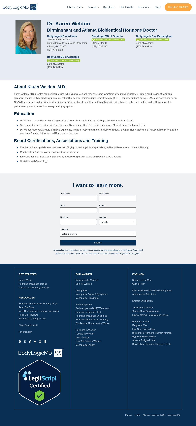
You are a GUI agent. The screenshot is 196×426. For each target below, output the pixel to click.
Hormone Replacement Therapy (91, 319)
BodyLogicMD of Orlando (107, 36)
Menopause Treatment (86, 298)
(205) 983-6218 (144, 46)
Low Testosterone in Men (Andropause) (152, 290)
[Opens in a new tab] (39, 382)
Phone (102, 205)
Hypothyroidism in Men (144, 336)
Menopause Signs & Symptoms (91, 294)
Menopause (81, 290)
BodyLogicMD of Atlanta (62, 36)
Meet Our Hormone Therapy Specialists (39, 311)
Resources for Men (142, 280)
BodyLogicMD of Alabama (63, 56)
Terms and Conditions (109, 250)
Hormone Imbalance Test (88, 312)
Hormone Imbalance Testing (33, 284)
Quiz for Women (83, 284)
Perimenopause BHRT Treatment (92, 308)
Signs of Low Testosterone (145, 311)
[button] (92, 7)
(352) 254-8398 (99, 46)
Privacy (128, 415)
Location (64, 229)
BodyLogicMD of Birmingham (154, 36)
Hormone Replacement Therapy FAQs (38, 303)
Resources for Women (86, 280)
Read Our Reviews (28, 315)
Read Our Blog (26, 307)
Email (62, 205)
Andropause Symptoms (144, 294)
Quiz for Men (138, 284)
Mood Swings (82, 337)
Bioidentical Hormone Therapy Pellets (151, 344)
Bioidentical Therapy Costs (32, 318)
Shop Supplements (28, 325)
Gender (102, 217)
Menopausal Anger (85, 345)
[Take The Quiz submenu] (82, 7)
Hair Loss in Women (85, 330)
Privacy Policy (132, 250)
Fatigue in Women (84, 334)
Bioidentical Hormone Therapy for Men (152, 333)
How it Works (25, 280)
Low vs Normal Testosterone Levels (150, 315)
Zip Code (64, 217)
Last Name (104, 193)
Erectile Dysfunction (142, 301)
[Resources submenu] (150, 7)
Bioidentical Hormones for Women (92, 323)
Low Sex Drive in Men (143, 329)
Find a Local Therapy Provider (34, 287)
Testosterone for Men (143, 307)
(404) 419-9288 (55, 50)
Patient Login (25, 332)
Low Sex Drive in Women (88, 341)
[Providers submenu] (98, 7)
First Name (65, 193)
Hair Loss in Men (141, 321)
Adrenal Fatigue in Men (144, 340)
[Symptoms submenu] (115, 7)
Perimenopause (83, 304)
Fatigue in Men (140, 325)
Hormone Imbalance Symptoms (91, 316)
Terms (137, 415)
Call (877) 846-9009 (178, 7)
